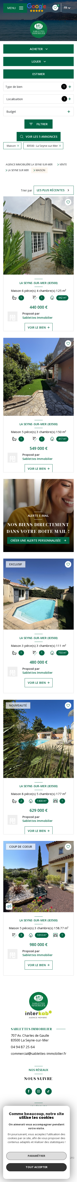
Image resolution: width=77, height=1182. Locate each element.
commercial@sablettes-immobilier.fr (38, 1053)
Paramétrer (36, 1156)
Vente (63, 164)
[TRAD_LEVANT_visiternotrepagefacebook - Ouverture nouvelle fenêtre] (28, 1091)
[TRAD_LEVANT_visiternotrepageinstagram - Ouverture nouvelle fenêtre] (38, 1091)
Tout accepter (36, 1167)
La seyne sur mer (18, 170)
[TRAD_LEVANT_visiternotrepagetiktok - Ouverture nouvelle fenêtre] (48, 1091)
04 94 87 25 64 (23, 1047)
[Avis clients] (36, 7)
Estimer (38, 74)
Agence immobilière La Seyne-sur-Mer (29, 164)
